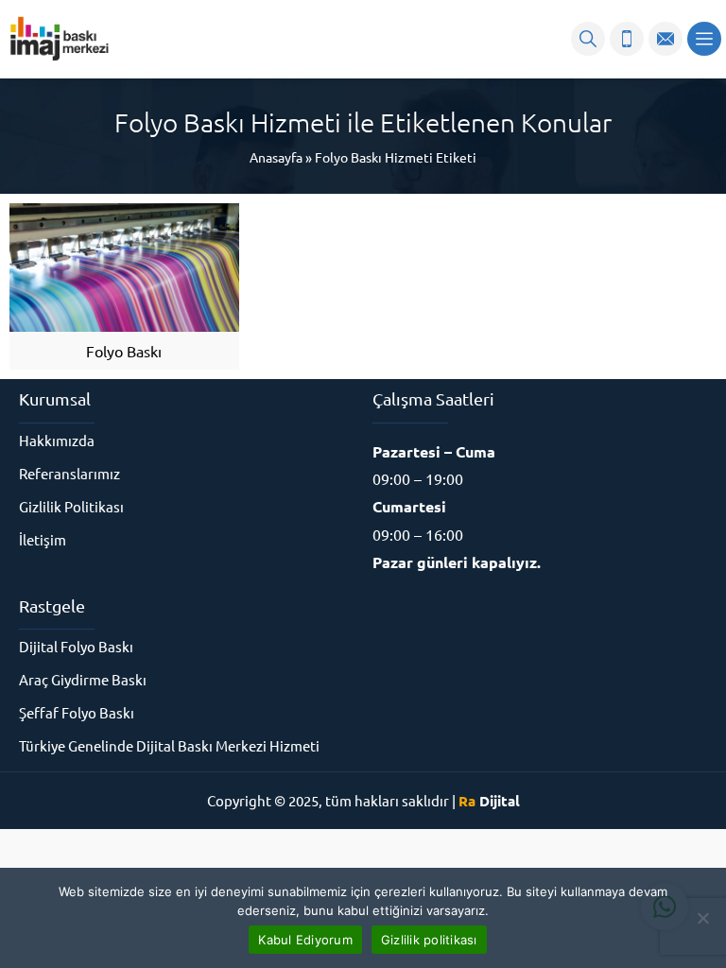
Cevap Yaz (546, 831)
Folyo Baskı (124, 350)
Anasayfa (276, 156)
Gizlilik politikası (429, 939)
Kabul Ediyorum (305, 939)
